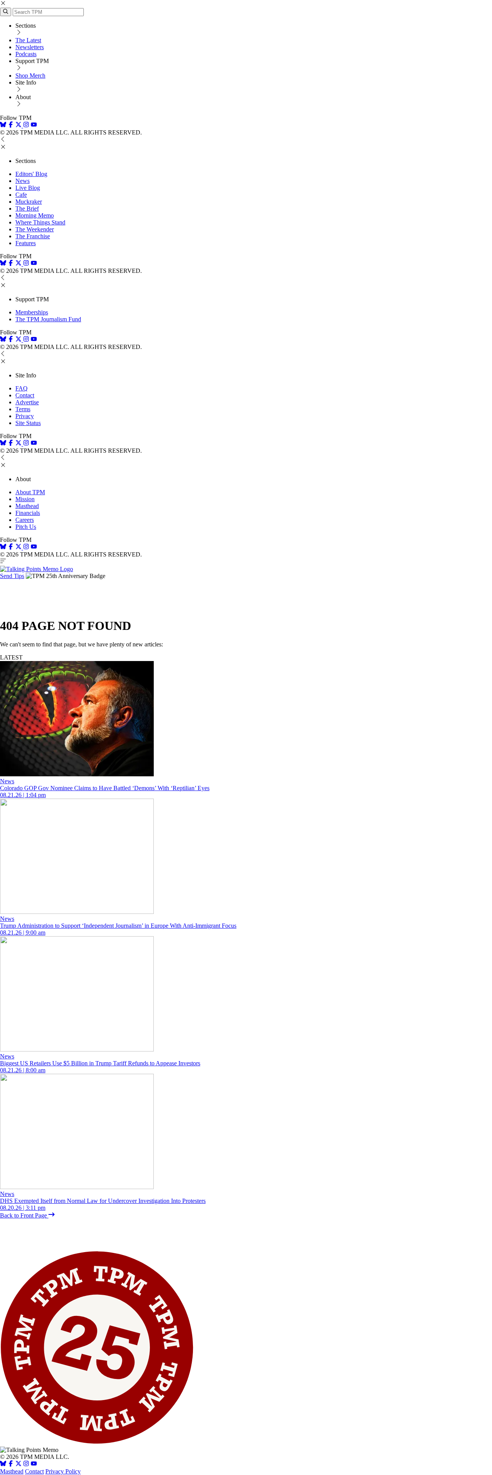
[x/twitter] (19, 125)
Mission (25, 499)
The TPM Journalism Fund (48, 319)
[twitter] (18, 1464)
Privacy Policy (63, 1471)
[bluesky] (3, 125)
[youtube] (34, 125)
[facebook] (11, 125)
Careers (24, 520)
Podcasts (26, 54)
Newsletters (29, 47)
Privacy (24, 416)
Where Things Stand (40, 222)
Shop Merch (30, 75)
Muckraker (28, 201)
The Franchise (32, 236)
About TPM (30, 492)
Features (25, 243)
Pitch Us (25, 526)
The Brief (27, 208)
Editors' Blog (31, 174)
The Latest (28, 40)
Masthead (27, 506)
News (22, 181)
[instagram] (26, 125)
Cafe (21, 194)
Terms (22, 409)
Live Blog (27, 187)
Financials (27, 513)
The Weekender (34, 229)
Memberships (31, 312)
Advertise (27, 402)
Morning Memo (34, 215)
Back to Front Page (24, 1215)
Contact (24, 395)
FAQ (21, 388)
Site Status (28, 423)
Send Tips (12, 576)
